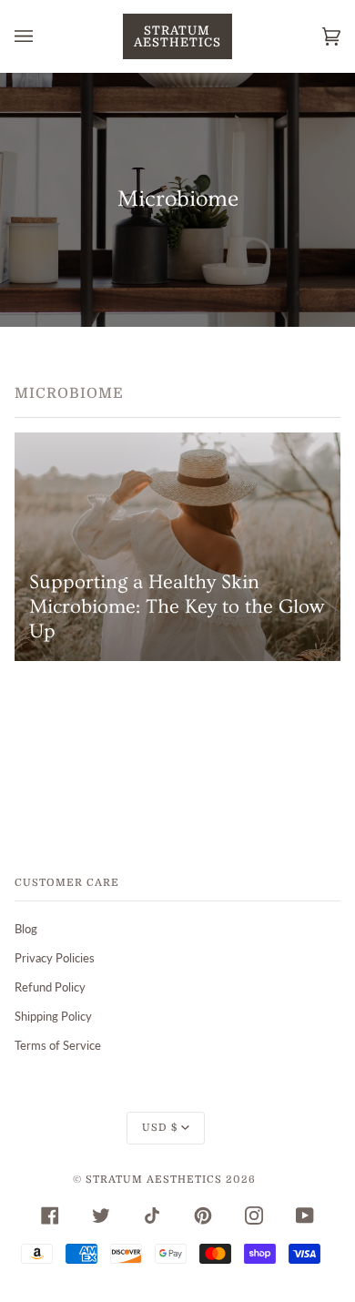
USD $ (160, 1128)
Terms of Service (58, 1045)
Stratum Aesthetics (154, 1179)
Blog (26, 928)
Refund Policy (50, 987)
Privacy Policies (55, 958)
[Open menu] (42, 36)
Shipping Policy (53, 1016)
